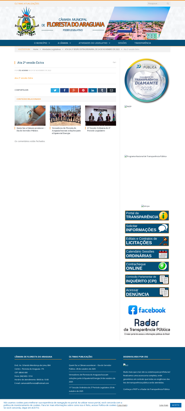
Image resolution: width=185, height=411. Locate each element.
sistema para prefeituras (159, 372)
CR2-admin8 (23, 70)
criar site (141, 372)
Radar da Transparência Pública (155, 389)
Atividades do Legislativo (93, 43)
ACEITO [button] (175, 405)
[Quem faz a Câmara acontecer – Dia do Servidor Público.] (30, 115)
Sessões (122, 43)
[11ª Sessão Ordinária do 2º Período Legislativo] (100, 115)
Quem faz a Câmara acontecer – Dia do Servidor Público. (31, 129)
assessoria (143, 375)
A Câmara (63, 43)
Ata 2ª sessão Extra (24, 78)
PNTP (135, 389)
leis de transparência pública (136, 382)
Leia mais (122, 405)
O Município (40, 43)
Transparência (142, 43)
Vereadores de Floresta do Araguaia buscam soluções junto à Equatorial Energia (80, 3)
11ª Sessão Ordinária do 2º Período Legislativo (98, 129)
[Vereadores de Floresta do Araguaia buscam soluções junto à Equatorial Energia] (65, 115)
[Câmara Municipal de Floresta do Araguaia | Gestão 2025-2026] (92, 22)
